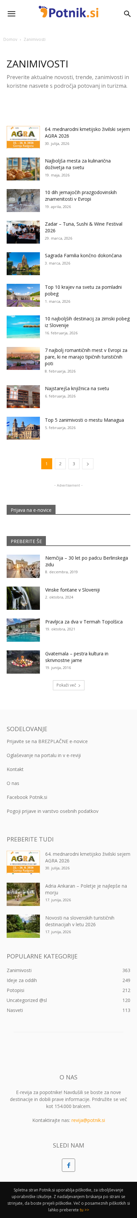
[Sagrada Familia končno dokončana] (23, 263)
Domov (10, 39)
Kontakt (15, 769)
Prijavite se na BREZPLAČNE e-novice (47, 741)
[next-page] (87, 463)
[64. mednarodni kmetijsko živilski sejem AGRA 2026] (23, 137)
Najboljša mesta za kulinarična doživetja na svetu (78, 164)
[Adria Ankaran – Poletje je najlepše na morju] (23, 894)
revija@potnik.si (88, 1120)
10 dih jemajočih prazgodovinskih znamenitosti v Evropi (81, 195)
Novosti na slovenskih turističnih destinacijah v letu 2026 (79, 921)
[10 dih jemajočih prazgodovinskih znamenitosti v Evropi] (23, 200)
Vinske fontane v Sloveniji (72, 590)
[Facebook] (68, 1165)
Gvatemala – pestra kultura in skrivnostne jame (76, 656)
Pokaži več (66, 685)
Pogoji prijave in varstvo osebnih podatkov (52, 811)
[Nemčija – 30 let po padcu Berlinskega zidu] (23, 566)
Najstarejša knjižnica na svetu (77, 388)
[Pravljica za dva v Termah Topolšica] (23, 630)
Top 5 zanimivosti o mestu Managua (84, 420)
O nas (13, 783)
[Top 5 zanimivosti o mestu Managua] (23, 428)
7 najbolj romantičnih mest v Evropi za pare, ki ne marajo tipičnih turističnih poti (86, 357)
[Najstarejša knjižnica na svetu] (23, 396)
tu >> (84, 1210)
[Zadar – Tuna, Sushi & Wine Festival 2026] (23, 232)
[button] (11, 14)
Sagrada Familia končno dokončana (83, 255)
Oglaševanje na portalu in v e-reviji (44, 755)
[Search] (127, 14)
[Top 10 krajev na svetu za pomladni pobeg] (23, 295)
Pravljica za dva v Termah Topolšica (84, 621)
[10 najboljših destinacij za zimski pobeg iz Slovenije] (23, 326)
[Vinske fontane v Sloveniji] (23, 598)
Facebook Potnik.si (27, 797)
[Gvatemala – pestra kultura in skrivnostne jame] (23, 662)
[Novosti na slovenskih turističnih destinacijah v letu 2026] (23, 926)
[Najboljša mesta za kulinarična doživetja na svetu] (23, 169)
